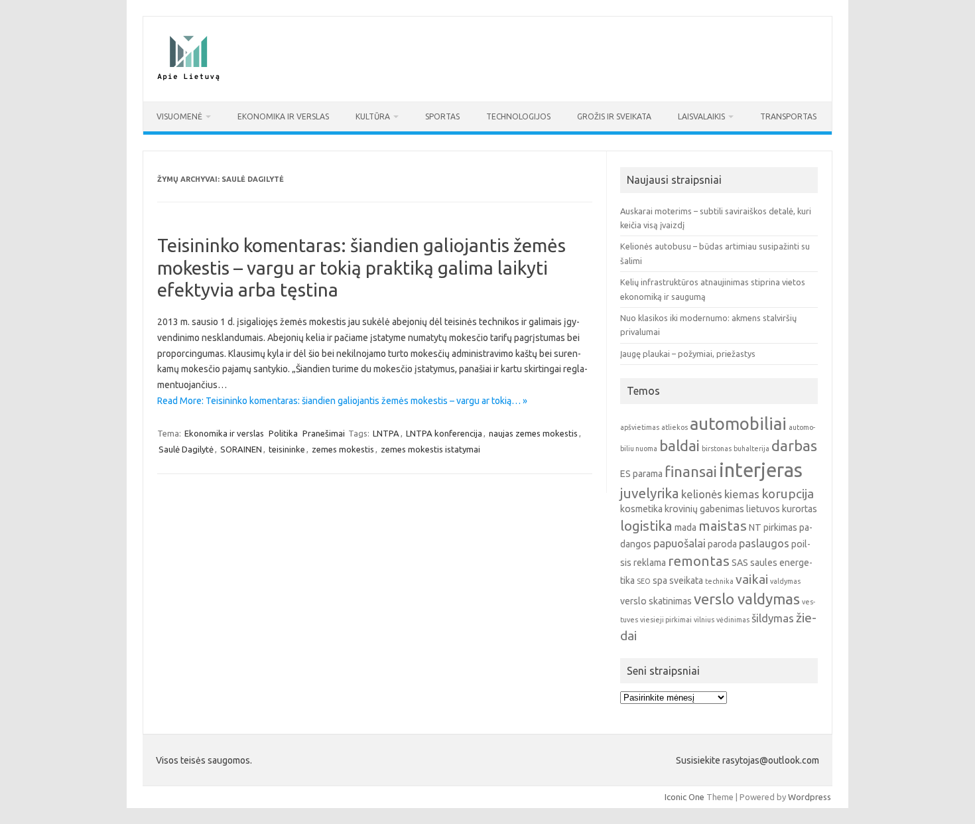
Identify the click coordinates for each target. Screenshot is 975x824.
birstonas (717, 448)
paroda (722, 544)
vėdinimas (732, 620)
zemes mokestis (343, 449)
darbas (794, 445)
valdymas (785, 581)
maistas (722, 525)
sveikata (686, 580)
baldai (679, 445)
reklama (649, 562)
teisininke (287, 449)
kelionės (701, 494)
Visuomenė (179, 116)
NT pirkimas (773, 527)
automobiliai (738, 423)
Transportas (788, 116)
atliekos (674, 427)
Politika (283, 433)
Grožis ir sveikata (614, 116)
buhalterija (751, 448)
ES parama (641, 473)
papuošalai (679, 543)
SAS (740, 562)
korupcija (787, 493)
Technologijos (518, 116)
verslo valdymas (747, 598)
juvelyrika (649, 493)
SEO (644, 581)
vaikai (752, 579)
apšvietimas (639, 427)
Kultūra (373, 116)
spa (660, 580)
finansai (691, 471)
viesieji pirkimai (666, 620)
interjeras (761, 470)
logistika (646, 525)
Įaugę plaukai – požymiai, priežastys (687, 353)
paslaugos (764, 543)
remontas (699, 561)
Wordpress (809, 796)
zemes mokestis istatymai (430, 449)
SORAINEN (241, 449)
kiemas (741, 494)
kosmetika (641, 509)
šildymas (772, 618)
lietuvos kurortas (781, 509)
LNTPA (386, 433)
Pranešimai (323, 433)
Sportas (442, 116)
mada (685, 527)
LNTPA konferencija (444, 433)
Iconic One (684, 796)
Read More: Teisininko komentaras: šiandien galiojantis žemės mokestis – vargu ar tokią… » (342, 400)
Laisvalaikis (701, 116)
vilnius (704, 620)
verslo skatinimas (656, 601)
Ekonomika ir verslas (283, 116)
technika (719, 581)
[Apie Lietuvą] (188, 79)
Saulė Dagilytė (186, 449)
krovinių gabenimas (704, 509)
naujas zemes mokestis (533, 433)
